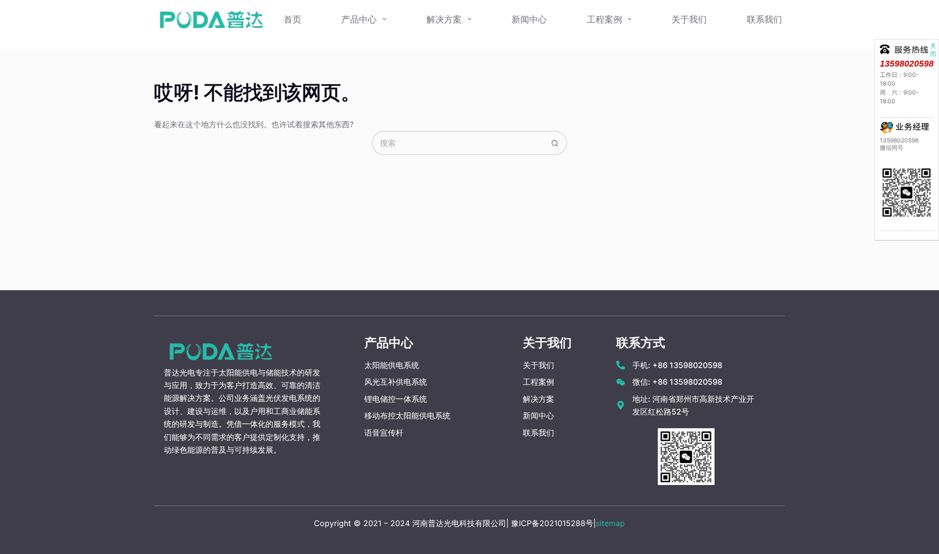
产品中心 (359, 19)
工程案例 (604, 19)
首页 (292, 19)
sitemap (610, 523)
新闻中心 (529, 19)
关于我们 (689, 19)
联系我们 (764, 19)
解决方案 (444, 19)
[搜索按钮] (555, 143)
